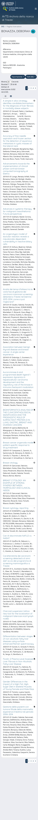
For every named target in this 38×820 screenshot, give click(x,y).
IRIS (2, 26)
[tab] (5, 96)
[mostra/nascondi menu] (36, 9)
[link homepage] (8, 3)
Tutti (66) (30, 77)
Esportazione (17, 77)
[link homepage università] (13, 8)
